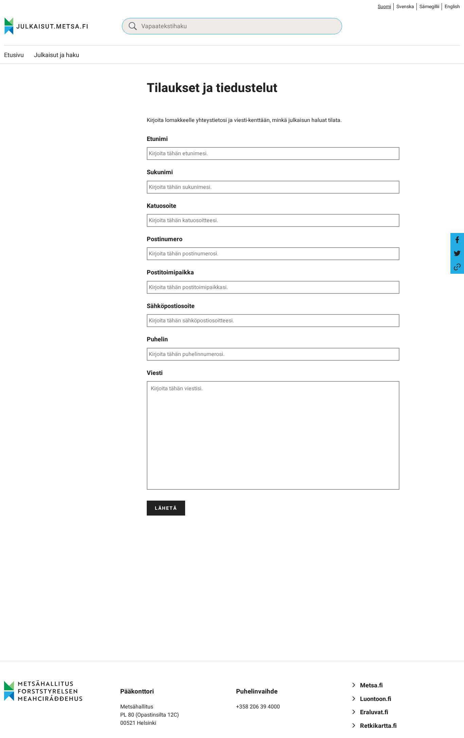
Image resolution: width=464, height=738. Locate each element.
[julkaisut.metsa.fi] (43, 690)
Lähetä (166, 508)
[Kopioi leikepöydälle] (457, 267)
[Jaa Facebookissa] (457, 240)
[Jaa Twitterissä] (457, 253)
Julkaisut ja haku (56, 55)
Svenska (405, 6)
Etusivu (14, 55)
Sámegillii (429, 6)
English (452, 6)
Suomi (384, 6)
